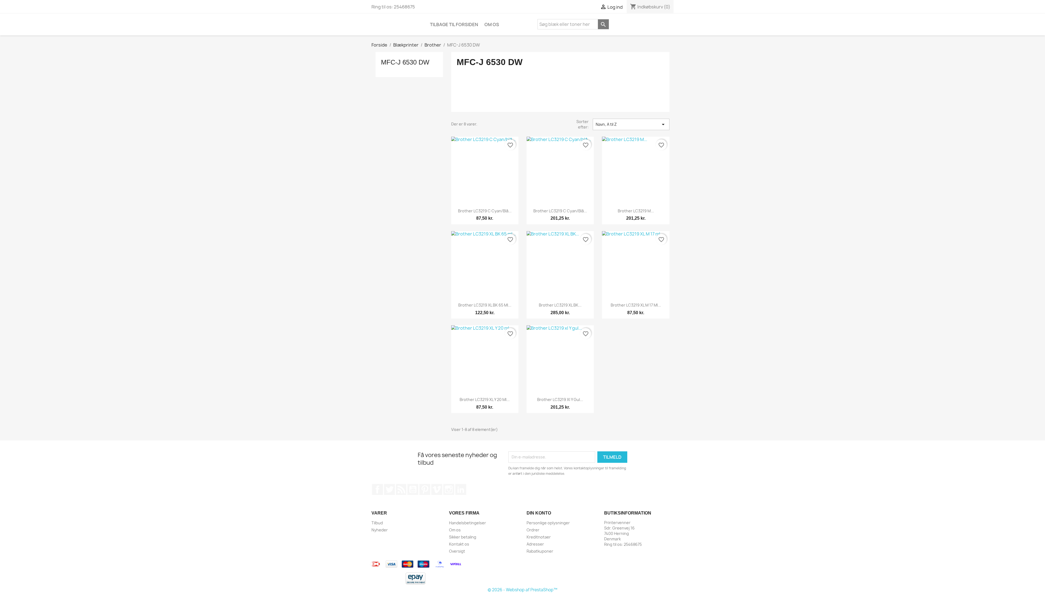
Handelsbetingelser (467, 522)
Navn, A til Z (631, 124)
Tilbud (377, 522)
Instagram (448, 489)
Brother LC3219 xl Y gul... (560, 399)
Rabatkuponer (540, 551)
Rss (401, 489)
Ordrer (533, 529)
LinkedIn (460, 489)
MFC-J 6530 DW (405, 62)
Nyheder (379, 529)
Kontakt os (459, 544)
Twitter (389, 489)
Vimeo (436, 489)
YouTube (412, 489)
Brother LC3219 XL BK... (560, 305)
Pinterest (424, 489)
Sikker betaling (462, 537)
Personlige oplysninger (548, 522)
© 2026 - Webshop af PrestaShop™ (522, 590)
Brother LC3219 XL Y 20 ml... (485, 399)
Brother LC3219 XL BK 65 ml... (484, 305)
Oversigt (457, 551)
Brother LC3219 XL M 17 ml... (636, 305)
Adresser (535, 544)
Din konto (539, 513)
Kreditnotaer (539, 537)
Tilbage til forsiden (454, 24)
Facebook (377, 489)
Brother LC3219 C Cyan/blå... (485, 210)
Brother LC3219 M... (636, 210)
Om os (491, 24)
